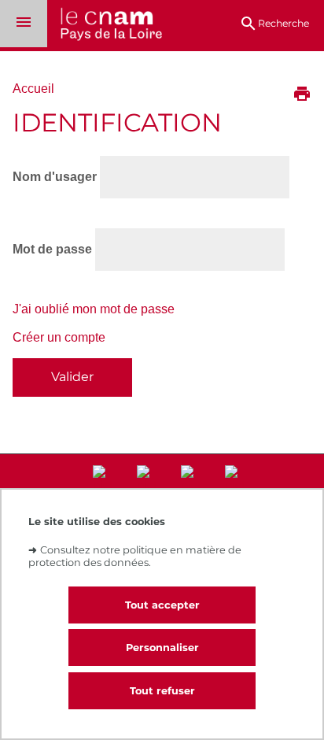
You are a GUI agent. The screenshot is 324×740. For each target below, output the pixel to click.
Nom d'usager (55, 176)
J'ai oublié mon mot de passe (94, 309)
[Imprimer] (302, 95)
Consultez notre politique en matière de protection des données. (134, 556)
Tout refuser (162, 691)
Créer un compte (59, 337)
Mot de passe (52, 249)
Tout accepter (162, 605)
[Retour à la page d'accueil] (104, 25)
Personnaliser (162, 647)
